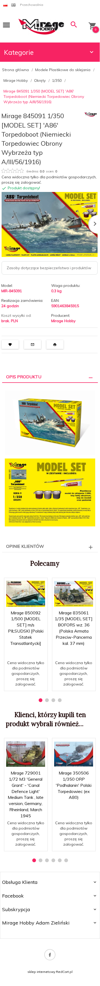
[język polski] (5, 4)
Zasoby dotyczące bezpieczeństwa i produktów (49, 267)
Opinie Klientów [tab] (25, 546)
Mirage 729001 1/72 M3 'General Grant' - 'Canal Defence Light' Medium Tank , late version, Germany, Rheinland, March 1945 (26, 826)
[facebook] (49, 954)
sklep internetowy (41, 972)
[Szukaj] (74, 25)
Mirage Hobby (63, 320)
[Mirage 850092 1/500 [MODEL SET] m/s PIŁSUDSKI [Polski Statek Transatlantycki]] (25, 594)
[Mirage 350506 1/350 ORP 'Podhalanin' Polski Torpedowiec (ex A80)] (73, 754)
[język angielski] (13, 4)
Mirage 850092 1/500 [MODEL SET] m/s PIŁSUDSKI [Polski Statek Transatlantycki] (25, 671)
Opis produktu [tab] (23, 376)
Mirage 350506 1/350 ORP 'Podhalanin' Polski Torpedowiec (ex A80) (73, 785)
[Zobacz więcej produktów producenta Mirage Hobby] (91, 113)
